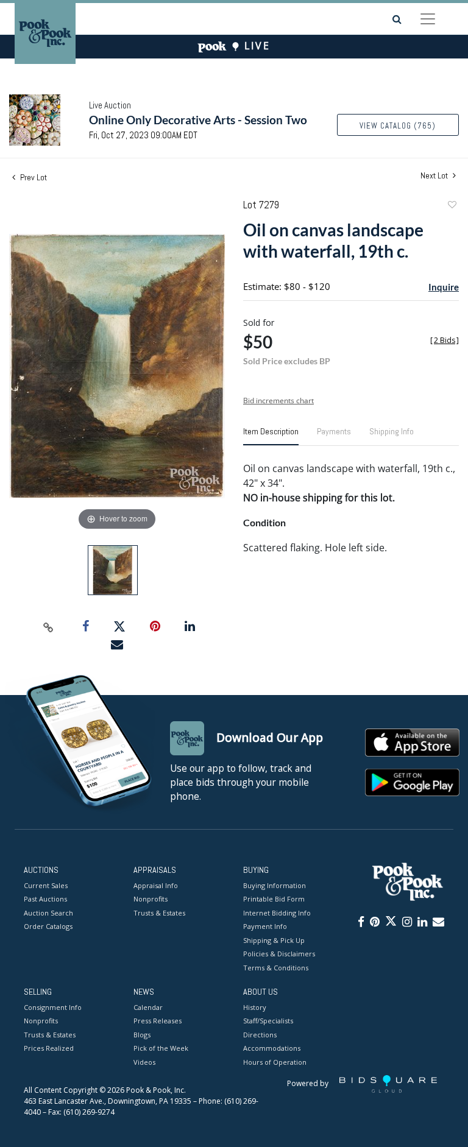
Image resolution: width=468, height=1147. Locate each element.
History (254, 1007)
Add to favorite (451, 206)
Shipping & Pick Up (274, 940)
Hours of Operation (275, 1062)
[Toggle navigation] (427, 18)
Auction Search (48, 912)
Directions (260, 1034)
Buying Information (274, 885)
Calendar (148, 1007)
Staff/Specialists (268, 1020)
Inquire (443, 286)
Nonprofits (150, 898)
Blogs (142, 1034)
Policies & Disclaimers (279, 953)
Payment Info (265, 926)
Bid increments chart (278, 400)
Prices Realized (49, 1048)
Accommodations (271, 1048)
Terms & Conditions (275, 967)
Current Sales (46, 885)
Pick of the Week (160, 1048)
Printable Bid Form (274, 898)
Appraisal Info (155, 885)
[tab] (271, 436)
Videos (144, 1062)
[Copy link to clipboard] (48, 626)
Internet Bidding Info (277, 912)
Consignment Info (53, 1007)
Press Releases (157, 1020)
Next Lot (435, 176)
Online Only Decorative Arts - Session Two (198, 120)
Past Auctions (45, 898)
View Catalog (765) (398, 126)
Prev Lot (32, 177)
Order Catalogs (48, 926)
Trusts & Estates (159, 912)
